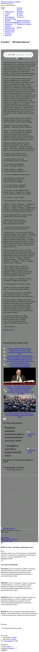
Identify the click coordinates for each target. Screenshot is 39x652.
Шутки (19, 27)
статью (14, 637)
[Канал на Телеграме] (5, 8)
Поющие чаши (10, 30)
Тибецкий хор (9, 28)
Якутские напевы (11, 22)
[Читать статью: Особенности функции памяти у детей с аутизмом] (6, 392)
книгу (9, 646)
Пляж (7, 15)
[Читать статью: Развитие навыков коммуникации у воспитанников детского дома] (4, 349)
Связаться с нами (6, 541)
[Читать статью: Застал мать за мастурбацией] (4, 390)
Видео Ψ (20, 13)
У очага (7, 13)
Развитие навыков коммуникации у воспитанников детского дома (20, 349)
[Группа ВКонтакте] (13, 500)
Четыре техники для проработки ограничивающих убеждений (20, 365)
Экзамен (8, 26)
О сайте (19, 8)
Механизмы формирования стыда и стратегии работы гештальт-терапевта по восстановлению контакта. (20, 361)
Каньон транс (9, 31)
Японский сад (9, 11)
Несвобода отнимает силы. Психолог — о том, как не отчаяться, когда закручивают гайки (19, 415)
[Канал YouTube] (13, 526)
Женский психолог (23, 20)
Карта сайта (5, 537)
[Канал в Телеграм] (8, 528)
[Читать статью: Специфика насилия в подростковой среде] (4, 352)
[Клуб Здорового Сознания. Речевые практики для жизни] (10, 2)
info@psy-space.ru (11, 539)
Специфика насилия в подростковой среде (19, 353)
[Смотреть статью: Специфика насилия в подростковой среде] (31, 450)
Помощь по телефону (24, 24)
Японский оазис (10, 19)
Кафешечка (8, 24)
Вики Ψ (19, 10)
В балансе (8, 33)
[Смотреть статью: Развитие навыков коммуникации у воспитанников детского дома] (31, 434)
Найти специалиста (23, 22)
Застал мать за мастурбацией (20, 390)
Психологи (20, 17)
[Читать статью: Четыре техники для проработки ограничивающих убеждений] (4, 365)
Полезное (20, 11)
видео (14, 639)
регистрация (8, 641)
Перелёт (7, 21)
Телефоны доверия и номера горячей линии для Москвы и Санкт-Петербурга (19, 356)
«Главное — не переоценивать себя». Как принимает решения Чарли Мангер (20, 387)
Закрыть (4, 650)
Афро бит (8, 35)
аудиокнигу (10, 648)
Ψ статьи (20, 15)
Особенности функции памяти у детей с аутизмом (20, 392)
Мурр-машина (9, 17)
